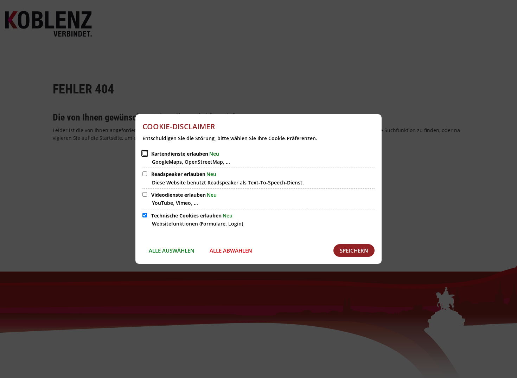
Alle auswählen (171, 250)
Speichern (354, 250)
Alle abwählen (231, 250)
